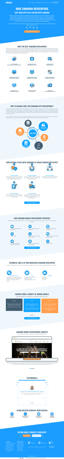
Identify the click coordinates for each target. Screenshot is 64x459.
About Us (44, 2)
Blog (47, 2)
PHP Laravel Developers (20, 443)
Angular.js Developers (20, 450)
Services (33, 2)
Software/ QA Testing (9, 448)
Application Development (9, 444)
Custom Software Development (10, 443)
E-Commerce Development (10, 449)
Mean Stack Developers (20, 445)
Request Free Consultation (32, 31)
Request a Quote (37, 435)
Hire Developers (38, 2)
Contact (50, 2)
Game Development (9, 450)
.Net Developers (19, 449)
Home (30, 2)
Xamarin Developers (20, 448)
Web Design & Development (10, 445)
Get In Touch (26, 435)
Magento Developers (20, 444)
